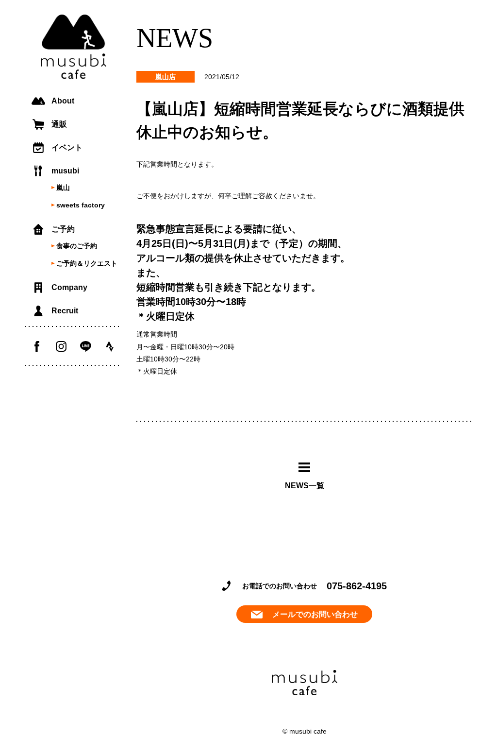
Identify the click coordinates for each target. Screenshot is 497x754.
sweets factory (80, 205)
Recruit (64, 311)
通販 (59, 124)
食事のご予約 (76, 246)
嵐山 (63, 187)
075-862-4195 (357, 586)
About (62, 101)
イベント (67, 147)
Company (69, 287)
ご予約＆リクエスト (86, 263)
